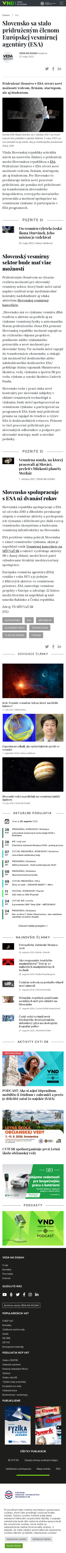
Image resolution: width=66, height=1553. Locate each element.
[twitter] (47, 69)
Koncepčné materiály (13, 1347)
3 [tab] (30, 1447)
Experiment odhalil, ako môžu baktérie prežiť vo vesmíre (30, 748)
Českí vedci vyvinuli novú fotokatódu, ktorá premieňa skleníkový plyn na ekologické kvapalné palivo (38, 1021)
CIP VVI (6, 1342)
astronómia (12, 620)
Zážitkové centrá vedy (13, 1329)
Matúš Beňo (20, 710)
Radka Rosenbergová (45, 974)
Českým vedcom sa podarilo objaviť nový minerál (41, 983)
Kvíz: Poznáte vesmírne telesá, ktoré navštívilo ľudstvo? (30, 704)
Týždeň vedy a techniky (14, 1382)
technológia (40, 627)
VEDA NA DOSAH (28, 53)
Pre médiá (7, 1274)
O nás (5, 1265)
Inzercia (6, 1278)
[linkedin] (59, 69)
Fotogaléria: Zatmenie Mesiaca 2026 (38, 946)
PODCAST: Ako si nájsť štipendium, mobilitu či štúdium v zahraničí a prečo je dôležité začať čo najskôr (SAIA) (32, 1094)
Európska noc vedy (11, 1386)
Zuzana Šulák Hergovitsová (48, 1008)
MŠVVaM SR (44, 620)
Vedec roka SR (9, 1377)
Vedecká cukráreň (11, 1364)
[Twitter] (18, 1294)
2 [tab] (25, 1447)
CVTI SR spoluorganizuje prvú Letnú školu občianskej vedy (31, 1151)
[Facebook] (24, 1294)
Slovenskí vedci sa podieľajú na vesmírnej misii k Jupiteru (31, 798)
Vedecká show (9, 1390)
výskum (36, 635)
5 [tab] (40, 1447)
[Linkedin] (36, 1294)
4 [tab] (35, 1447)
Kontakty (6, 1269)
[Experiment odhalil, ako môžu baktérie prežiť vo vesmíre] (32, 728)
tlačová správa (14, 635)
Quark (5, 1334)
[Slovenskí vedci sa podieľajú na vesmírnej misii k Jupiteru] (32, 775)
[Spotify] (11, 1294)
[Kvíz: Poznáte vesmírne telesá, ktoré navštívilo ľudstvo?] (32, 681)
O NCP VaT (7, 1321)
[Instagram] (30, 1294)
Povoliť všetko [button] (14, 1545)
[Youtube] (4, 1294)
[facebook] (53, 69)
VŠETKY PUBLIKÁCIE (33, 1451)
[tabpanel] (17, 1425)
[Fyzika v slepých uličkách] (18, 1425)
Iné (16, 15)
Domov (6, 15)
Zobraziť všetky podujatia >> (33, 926)
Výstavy (6, 1373)
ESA (52, 162)
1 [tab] (21, 1447)
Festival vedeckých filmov (15, 1369)
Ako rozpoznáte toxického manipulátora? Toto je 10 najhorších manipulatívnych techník (36, 965)
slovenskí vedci (15, 627)
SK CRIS (6, 1338)
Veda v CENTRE (10, 1360)
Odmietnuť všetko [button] (41, 1539)
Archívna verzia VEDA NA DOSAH (21, 1305)
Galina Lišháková (44, 243)
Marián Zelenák (43, 952)
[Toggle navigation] (61, 3)
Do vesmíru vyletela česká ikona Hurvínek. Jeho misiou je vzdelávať (40, 233)
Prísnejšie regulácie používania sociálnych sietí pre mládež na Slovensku (38, 1001)
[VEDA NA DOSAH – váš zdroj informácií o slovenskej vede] (13, 3)
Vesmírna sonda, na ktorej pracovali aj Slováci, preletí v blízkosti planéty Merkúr (41, 466)
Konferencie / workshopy (15, 1395)
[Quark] (48, 1425)
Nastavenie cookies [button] (16, 1539)
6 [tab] (45, 1447)
